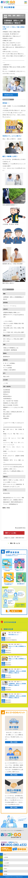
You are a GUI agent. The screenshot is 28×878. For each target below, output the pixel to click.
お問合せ (5, 868)
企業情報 (5, 871)
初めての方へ (6, 860)
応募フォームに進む (10, 533)
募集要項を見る (8, 95)
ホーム (5, 854)
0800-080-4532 (14, 537)
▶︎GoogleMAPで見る (20, 527)
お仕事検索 (6, 857)
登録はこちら (6, 865)
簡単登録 (5, 874)
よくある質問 (6, 862)
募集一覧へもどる (15, 543)
